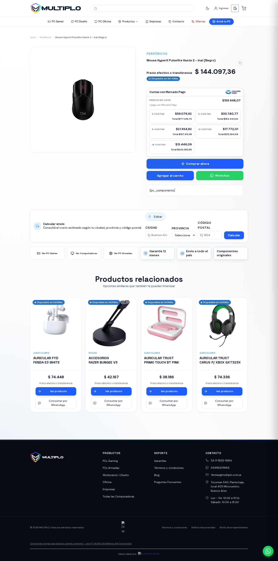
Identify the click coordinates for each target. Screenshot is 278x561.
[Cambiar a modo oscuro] (207, 8)
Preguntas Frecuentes (167, 482)
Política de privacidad (203, 527)
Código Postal (204, 225)
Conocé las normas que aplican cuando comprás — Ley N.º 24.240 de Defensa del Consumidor (81, 543)
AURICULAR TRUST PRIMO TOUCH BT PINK (161, 360)
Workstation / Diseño (116, 475)
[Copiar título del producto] (240, 63)
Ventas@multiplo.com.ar (226, 475)
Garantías (160, 461)
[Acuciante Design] (149, 554)
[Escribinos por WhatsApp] (268, 551)
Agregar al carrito (170, 176)
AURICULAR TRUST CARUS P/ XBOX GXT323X (220, 360)
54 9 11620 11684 (221, 460)
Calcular (234, 235)
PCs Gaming (110, 461)
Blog (156, 475)
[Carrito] (244, 8)
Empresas (109, 489)
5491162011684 (220, 467)
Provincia (180, 228)
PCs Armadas (111, 468)
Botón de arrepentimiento (234, 527)
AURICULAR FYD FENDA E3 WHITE (46, 360)
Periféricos (45, 37)
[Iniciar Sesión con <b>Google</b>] (235, 8)
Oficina (107, 482)
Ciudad (151, 228)
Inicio (33, 37)
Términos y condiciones (169, 468)
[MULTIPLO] (55, 8)
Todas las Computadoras (118, 496)
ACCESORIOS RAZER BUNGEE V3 (103, 360)
